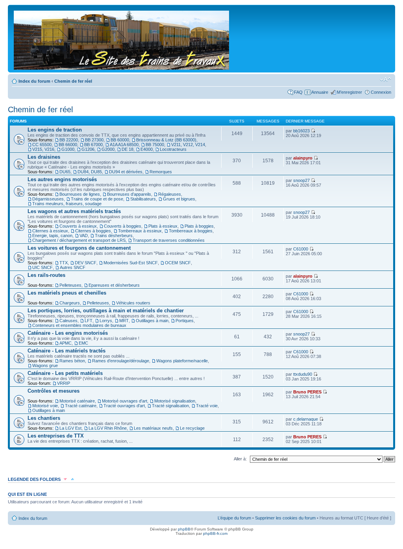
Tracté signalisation (170, 405)
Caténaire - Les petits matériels (65, 373)
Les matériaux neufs (153, 428)
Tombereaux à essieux (140, 230)
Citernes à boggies (93, 230)
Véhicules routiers (133, 302)
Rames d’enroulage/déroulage (120, 360)
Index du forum (34, 81)
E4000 (146, 149)
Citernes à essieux (50, 230)
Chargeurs (69, 302)
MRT (124, 320)
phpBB (184, 529)
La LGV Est (70, 428)
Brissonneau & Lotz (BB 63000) (166, 139)
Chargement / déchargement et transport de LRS (79, 240)
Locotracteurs (173, 149)
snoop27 (301, 180)
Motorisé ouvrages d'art (124, 401)
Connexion (381, 92)
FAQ (298, 92)
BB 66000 (68, 144)
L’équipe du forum (234, 518)
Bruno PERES (307, 391)
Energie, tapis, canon (52, 235)
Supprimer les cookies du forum (285, 518)
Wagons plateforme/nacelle (182, 360)
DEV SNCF (85, 262)
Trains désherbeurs (114, 235)
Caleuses (68, 320)
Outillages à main (152, 320)
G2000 (108, 149)
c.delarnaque (305, 419)
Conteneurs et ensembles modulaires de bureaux (79, 325)
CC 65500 (42, 144)
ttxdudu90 (302, 374)
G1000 (67, 149)
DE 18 (127, 149)
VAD (83, 235)
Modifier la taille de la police (385, 79)
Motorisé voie (45, 405)
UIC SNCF (42, 267)
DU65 (64, 171)
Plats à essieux (162, 226)
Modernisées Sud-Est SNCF (131, 262)
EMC (83, 343)
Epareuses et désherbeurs (114, 285)
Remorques (161, 171)
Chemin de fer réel (73, 81)
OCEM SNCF (178, 262)
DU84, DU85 (90, 171)
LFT (88, 320)
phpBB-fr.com (215, 533)
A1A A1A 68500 (124, 144)
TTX (63, 262)
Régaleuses (169, 194)
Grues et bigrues (179, 199)
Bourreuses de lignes (79, 194)
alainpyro (302, 158)
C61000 (300, 249)
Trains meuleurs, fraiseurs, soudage (67, 203)
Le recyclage (192, 428)
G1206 (87, 149)
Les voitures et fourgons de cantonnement (79, 248)
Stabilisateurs (143, 199)
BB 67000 (93, 144)
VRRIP (63, 383)
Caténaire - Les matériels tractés (66, 351)
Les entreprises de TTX (56, 436)
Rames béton (72, 360)
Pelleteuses (70, 285)
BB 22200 (68, 139)
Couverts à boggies (122, 226)
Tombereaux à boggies (191, 230)
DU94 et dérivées (125, 171)
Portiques (185, 320)
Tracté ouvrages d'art (124, 405)
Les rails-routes (46, 275)
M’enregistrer (349, 92)
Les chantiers (44, 418)
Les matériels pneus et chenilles (67, 293)
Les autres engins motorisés (62, 179)
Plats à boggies (199, 226)
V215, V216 (43, 149)
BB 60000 (120, 139)
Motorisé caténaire (77, 401)
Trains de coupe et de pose (97, 199)
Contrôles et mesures (53, 391)
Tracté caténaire (80, 405)
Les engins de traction (55, 130)
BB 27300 (94, 139)
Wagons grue (45, 365)
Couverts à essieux (78, 226)
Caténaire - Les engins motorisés (68, 333)
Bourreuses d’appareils (129, 194)
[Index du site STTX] (122, 38)
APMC (65, 343)
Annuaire (319, 92)
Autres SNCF (72, 267)
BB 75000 (155, 144)
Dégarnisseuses (48, 199)
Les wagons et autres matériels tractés (74, 211)
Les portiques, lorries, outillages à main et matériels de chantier (106, 310)
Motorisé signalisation (174, 401)
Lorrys (106, 320)
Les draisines (44, 157)
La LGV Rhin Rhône (108, 428)
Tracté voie (207, 405)
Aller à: (240, 458)
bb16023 (301, 130)
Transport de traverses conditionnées (169, 240)
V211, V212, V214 (188, 144)
